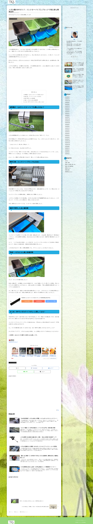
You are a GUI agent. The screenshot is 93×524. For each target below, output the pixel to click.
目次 (32, 92)
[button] (42, 371)
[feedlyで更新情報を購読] (75, 56)
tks (74, 39)
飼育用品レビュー (13, 362)
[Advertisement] (34, 79)
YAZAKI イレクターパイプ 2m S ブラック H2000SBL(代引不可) (35, 297)
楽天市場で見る (39, 301)
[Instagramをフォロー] (73, 56)
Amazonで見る (27, 301)
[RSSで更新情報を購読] (77, 56)
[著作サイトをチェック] (71, 56)
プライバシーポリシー (80, 520)
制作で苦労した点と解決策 (29, 98)
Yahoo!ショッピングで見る (51, 301)
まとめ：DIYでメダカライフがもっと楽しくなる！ (34, 101)
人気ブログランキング (13, 341)
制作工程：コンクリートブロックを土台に (32, 96)
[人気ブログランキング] (11, 339)
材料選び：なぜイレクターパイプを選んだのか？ (34, 94)
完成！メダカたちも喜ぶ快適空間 (31, 100)
